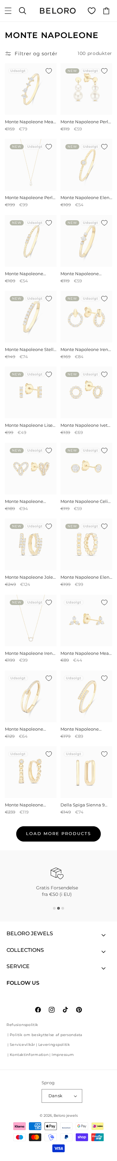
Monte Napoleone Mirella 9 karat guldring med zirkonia (30, 729)
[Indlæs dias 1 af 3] (54, 908)
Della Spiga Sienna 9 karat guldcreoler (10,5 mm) (83, 805)
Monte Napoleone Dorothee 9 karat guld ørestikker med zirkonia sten (30, 501)
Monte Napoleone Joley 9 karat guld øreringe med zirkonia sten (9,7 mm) (30, 577)
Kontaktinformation (29, 1054)
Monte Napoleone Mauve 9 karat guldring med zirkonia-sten (29, 274)
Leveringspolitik (54, 1044)
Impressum (63, 1054)
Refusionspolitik (22, 1024)
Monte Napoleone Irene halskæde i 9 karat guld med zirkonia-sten (30, 653)
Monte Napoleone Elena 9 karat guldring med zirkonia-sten (86, 197)
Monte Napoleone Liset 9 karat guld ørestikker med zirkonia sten (29, 425)
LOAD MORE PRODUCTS (58, 833)
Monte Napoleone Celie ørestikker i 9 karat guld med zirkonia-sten (85, 501)
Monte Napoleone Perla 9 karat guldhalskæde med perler (30, 197)
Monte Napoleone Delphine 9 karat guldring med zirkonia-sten (85, 274)
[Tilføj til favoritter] (49, 71)
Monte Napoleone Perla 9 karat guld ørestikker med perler (85, 122)
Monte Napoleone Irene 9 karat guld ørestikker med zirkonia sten (85, 349)
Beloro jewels (66, 1115)
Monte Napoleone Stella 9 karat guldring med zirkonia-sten (30, 349)
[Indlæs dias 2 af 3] (58, 908)
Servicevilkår (22, 1044)
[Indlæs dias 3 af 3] (62, 908)
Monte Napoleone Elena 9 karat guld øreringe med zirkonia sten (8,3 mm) (86, 577)
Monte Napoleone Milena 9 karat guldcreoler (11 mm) (25, 805)
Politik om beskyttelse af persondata (46, 1035)
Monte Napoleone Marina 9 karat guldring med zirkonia (85, 729)
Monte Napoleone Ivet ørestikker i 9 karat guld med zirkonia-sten (85, 425)
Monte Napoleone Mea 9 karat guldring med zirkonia (29, 122)
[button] (8, 11)
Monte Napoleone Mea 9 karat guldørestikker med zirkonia (84, 653)
